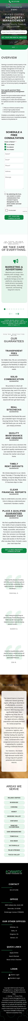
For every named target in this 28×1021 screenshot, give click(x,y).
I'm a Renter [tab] (10, 147)
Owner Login (14, 975)
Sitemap (10, 996)
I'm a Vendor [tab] (10, 149)
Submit (14, 37)
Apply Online (14, 953)
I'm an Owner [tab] (10, 144)
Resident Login (15, 978)
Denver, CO (14, 938)
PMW (14, 994)
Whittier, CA (14, 927)
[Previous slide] (10, 314)
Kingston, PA (14, 934)
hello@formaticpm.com (17, 1010)
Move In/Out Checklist (14, 960)
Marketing (13, 47)
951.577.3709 (15, 1)
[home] (14, 6)
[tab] (4, 309)
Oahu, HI (14, 931)
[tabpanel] (14, 279)
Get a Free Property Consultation (14, 550)
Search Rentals (14, 956)
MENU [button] (14, 10)
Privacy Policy (18, 996)
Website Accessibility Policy (14, 1012)
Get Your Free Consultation (14, 217)
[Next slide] (17, 314)
